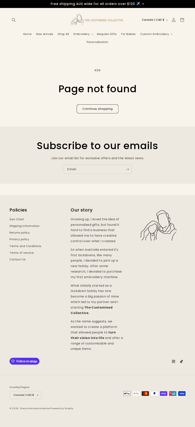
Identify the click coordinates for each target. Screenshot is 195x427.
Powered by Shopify (61, 408)
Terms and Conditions (25, 246)
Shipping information (25, 226)
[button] (14, 20)
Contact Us (18, 259)
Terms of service (22, 253)
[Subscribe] (127, 169)
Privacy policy (19, 239)
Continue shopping (97, 109)
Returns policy (20, 233)
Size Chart (17, 219)
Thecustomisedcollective (35, 408)
